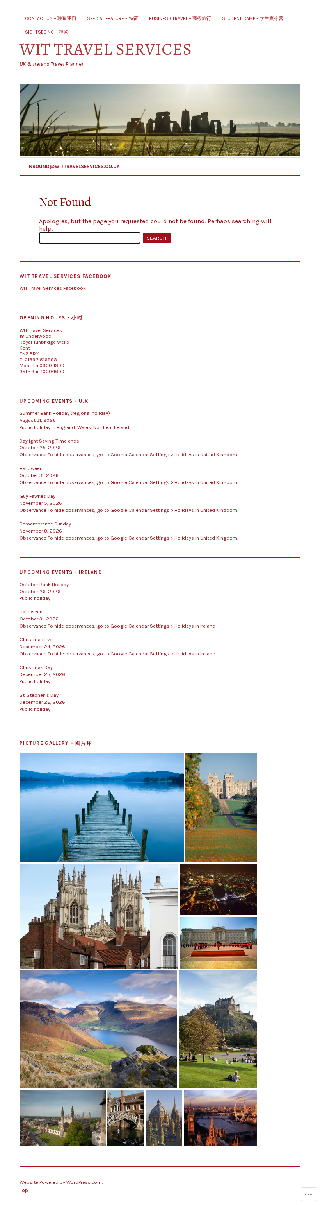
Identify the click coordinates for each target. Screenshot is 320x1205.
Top (24, 1190)
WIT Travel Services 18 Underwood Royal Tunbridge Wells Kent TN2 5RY (44, 342)
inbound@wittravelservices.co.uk (73, 166)
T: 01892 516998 (38, 359)
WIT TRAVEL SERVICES (106, 49)
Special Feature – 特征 (112, 18)
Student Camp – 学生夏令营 (252, 18)
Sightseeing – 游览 (46, 32)
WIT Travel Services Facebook (65, 276)
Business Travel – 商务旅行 (180, 18)
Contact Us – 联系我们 (50, 18)
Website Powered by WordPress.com (61, 1182)
